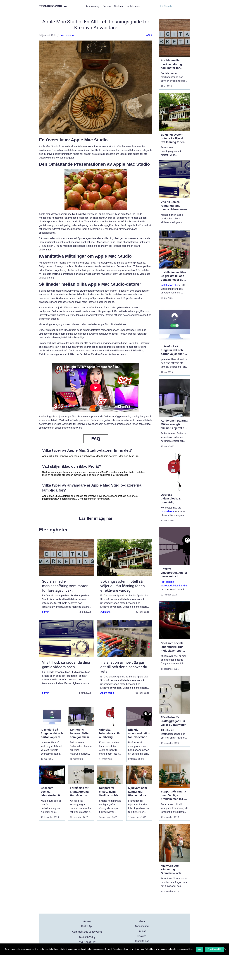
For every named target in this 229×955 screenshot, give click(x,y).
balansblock (167, 511)
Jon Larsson (67, 35)
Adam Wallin (107, 692)
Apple (149, 35)
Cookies (118, 6)
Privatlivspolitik (215, 949)
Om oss (107, 6)
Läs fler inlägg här (95, 518)
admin (45, 611)
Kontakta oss (133, 6)
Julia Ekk (105, 611)
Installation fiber (170, 285)
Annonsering (92, 6)
